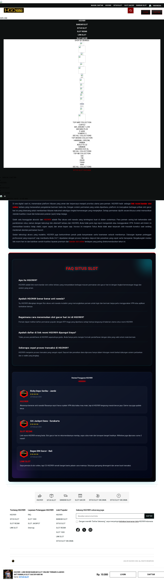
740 (82, 158)
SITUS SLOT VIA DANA (97, 500)
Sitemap (31, 528)
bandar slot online (76, 241)
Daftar (157, 12)
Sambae (82, 147)
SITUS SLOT (117, 5)
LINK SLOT (14, 528)
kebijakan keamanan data (129, 521)
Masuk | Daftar (97, 5)
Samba (82, 142)
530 (82, 156)
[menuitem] (82, 21)
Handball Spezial (82, 140)
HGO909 (108, 5)
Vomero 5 (82, 133)
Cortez (82, 125)
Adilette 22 (82, 145)
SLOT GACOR (129, 5)
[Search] (131, 10)
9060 (82, 164)
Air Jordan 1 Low (82, 127)
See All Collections (82, 136)
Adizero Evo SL (82, 149)
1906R (82, 162)
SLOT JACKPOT (34, 523)
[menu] (82, 95)
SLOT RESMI (5, 193)
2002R (82, 160)
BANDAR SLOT (141, 5)
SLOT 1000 (32, 519)
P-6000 (82, 131)
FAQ (29, 515)
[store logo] (14, 12)
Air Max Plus (82, 129)
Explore (3, 18)
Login (145, 12)
